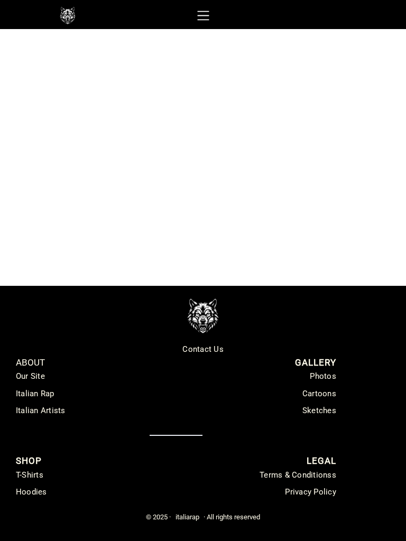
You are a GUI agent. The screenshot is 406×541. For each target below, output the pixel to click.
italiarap (187, 517)
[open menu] (203, 15)
